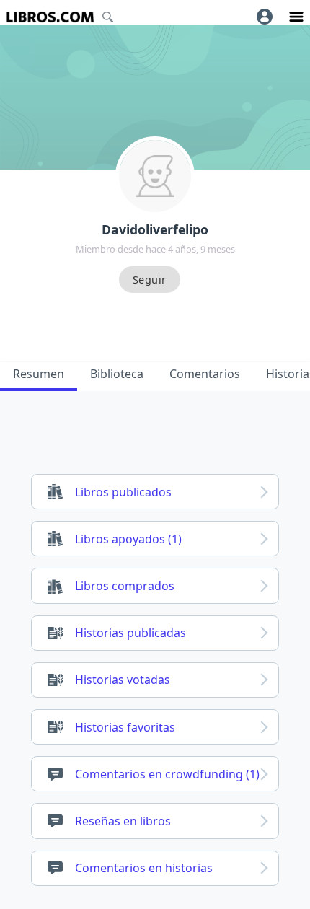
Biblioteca (116, 374)
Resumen (38, 374)
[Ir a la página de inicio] (50, 17)
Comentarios (204, 374)
